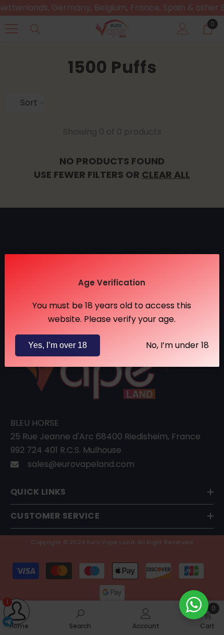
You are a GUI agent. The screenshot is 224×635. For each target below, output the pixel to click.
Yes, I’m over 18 (57, 345)
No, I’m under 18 (177, 345)
